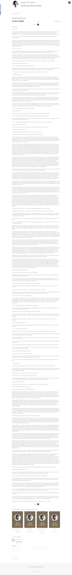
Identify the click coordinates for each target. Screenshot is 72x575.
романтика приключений (31, 6)
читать (17, 531)
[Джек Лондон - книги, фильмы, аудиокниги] (15, 4)
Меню (69, 2)
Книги (33, 566)
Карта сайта (41, 566)
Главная (30, 566)
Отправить (15, 558)
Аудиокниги (37, 566)
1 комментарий (57, 21)
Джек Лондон (28, 2)
